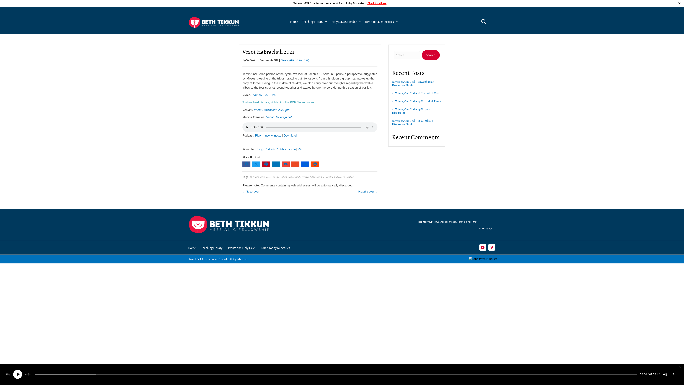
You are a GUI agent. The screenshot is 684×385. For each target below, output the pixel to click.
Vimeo (257, 95)
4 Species (265, 177)
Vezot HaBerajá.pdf (279, 117)
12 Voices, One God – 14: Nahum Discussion (411, 111)
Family (275, 177)
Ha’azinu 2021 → (367, 191)
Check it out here (377, 3)
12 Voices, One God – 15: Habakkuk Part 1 (416, 101)
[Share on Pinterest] (266, 164)
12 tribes (254, 177)
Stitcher (281, 149)
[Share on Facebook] (246, 164)
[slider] (336, 374)
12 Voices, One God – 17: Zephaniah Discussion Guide (413, 83)
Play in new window (268, 135)
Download (290, 135)
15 (7, 374)
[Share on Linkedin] (276, 164)
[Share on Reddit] (315, 164)
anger (291, 177)
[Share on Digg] (305, 164)
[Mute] (665, 374)
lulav (312, 177)
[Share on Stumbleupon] (295, 164)
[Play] (17, 374)
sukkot (349, 177)
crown (305, 177)
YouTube (270, 95)
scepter (320, 177)
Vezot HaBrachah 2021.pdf (271, 110)
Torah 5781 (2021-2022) (295, 60)
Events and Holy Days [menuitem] (241, 248)
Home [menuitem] (192, 248)
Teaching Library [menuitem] (211, 248)
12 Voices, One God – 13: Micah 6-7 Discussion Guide (412, 122)
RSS (300, 149)
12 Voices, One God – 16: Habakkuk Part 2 (416, 93)
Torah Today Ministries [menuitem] (275, 248)
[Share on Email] (286, 164)
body (297, 177)
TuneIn (292, 149)
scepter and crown (335, 177)
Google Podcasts (266, 149)
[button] (680, 3)
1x (674, 374)
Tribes (283, 177)
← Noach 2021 (250, 191)
